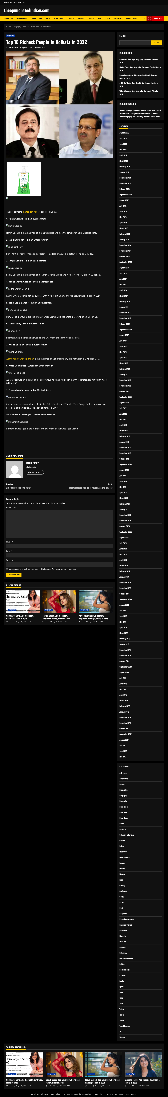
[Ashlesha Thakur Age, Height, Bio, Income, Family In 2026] (143, 1064)
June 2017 (123, 751)
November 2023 (125, 318)
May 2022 (123, 419)
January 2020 (124, 576)
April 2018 (123, 694)
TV (120, 1031)
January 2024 (124, 307)
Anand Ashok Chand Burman (20, 358)
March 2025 (123, 228)
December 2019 (125, 582)
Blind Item (123, 812)
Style (121, 992)
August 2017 (124, 739)
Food (121, 879)
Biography (10, 36)
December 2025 (125, 177)
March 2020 (123, 565)
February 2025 (124, 234)
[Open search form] (144, 18)
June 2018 (123, 683)
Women (122, 1037)
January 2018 (124, 711)
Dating (121, 846)
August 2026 (124, 132)
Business (122, 829)
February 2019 (124, 638)
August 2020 (124, 537)
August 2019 (124, 605)
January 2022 (124, 442)
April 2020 (123, 560)
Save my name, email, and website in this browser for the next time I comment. (42, 569)
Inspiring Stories (125, 924)
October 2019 (124, 593)
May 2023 (123, 352)
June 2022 (123, 413)
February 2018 (124, 706)
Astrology (123, 773)
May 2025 (123, 217)
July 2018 (122, 678)
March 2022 (123, 430)
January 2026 (124, 172)
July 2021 (122, 475)
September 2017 (125, 734)
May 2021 (122, 486)
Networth (71, 18)
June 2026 (123, 144)
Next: (91, 486)
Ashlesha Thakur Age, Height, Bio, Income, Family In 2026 (142, 1081)
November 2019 (125, 588)
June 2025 (123, 211)
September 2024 (125, 262)
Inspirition (123, 930)
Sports (121, 986)
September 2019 (125, 599)
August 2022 (124, 402)
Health (121, 902)
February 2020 (124, 571)
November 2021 (125, 453)
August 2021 (124, 470)
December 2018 (125, 650)
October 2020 (124, 526)
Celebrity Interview (126, 834)
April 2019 (123, 627)
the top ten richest (31, 211)
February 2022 (124, 436)
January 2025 (124, 239)
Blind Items (58, 18)
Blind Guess (123, 806)
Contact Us (8, 18)
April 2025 (123, 222)
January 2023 (124, 374)
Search (122, 36)
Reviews (122, 975)
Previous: (18, 486)
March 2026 (123, 160)
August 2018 (124, 672)
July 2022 (123, 408)
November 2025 (125, 183)
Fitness (122, 874)
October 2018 (124, 661)
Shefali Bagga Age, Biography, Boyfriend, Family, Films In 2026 (56, 617)
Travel (107, 18)
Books (121, 823)
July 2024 (123, 273)
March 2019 (123, 633)
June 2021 (123, 481)
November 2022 (125, 385)
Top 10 (47, 18)
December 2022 (125, 380)
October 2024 (124, 256)
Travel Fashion (124, 1026)
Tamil (121, 997)
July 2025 (123, 205)
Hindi (121, 907)
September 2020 (125, 532)
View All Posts (34, 472)
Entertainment (22, 18)
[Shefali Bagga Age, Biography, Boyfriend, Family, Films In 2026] (59, 601)
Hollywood (123, 913)
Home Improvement (126, 919)
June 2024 (123, 278)
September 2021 (125, 464)
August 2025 (124, 200)
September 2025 (125, 194)
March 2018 (123, 700)
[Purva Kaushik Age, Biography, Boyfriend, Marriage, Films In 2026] (96, 601)
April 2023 (123, 357)
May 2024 (123, 284)
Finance (81, 18)
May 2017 (122, 756)
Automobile (123, 778)
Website (9, 560)
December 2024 (125, 245)
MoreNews (119, 1094)
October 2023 (124, 324)
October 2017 (124, 728)
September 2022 (125, 397)
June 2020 (123, 548)
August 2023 (124, 335)
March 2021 (123, 498)
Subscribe (158, 18)
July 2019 (122, 610)
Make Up (122, 941)
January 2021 (124, 509)
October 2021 (124, 458)
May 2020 (123, 554)
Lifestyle (122, 936)
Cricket (91, 18)
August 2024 (124, 267)
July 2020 (123, 543)
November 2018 (125, 655)
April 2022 (123, 425)
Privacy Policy (132, 18)
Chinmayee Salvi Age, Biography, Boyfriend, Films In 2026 (19, 617)
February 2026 (124, 166)
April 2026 (123, 155)
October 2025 (124, 189)
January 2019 (124, 644)
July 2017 (122, 745)
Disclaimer (118, 18)
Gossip (121, 896)
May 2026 (123, 149)
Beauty (122, 784)
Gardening (123, 891)
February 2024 (124, 301)
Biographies (37, 18)
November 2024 (125, 250)
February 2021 (124, 503)
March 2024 (123, 295)
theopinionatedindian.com (26, 10)
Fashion (122, 863)
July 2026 (123, 138)
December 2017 (125, 717)
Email (9, 551)
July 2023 (123, 340)
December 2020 (125, 515)
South (121, 981)
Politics (122, 964)
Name (9, 542)
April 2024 (123, 290)
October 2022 (124, 391)
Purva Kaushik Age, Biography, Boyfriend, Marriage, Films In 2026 (93, 617)
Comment (11, 507)
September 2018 (125, 666)
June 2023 (123, 346)
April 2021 (123, 492)
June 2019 (123, 616)
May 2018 (122, 689)
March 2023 (123, 363)
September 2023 (125, 329)
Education (123, 851)
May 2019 (122, 621)
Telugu (121, 1009)
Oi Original (123, 953)
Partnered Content (126, 958)
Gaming (122, 885)
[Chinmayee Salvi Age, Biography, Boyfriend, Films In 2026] (23, 601)
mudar (10, 622)
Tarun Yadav (13, 48)
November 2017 (125, 723)
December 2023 (125, 312)
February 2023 (124, 368)
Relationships (124, 969)
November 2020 (125, 520)
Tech (99, 18)
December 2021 (125, 447)
